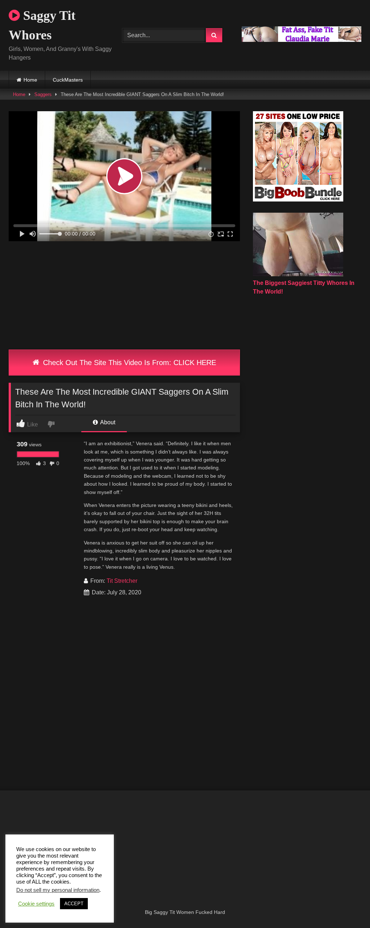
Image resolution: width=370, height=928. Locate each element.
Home (30, 80)
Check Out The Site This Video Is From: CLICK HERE (128, 363)
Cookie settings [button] (36, 904)
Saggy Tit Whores (42, 25)
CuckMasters (68, 80)
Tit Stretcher (122, 581)
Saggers (43, 94)
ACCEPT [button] (73, 903)
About (107, 422)
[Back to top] (348, 906)
